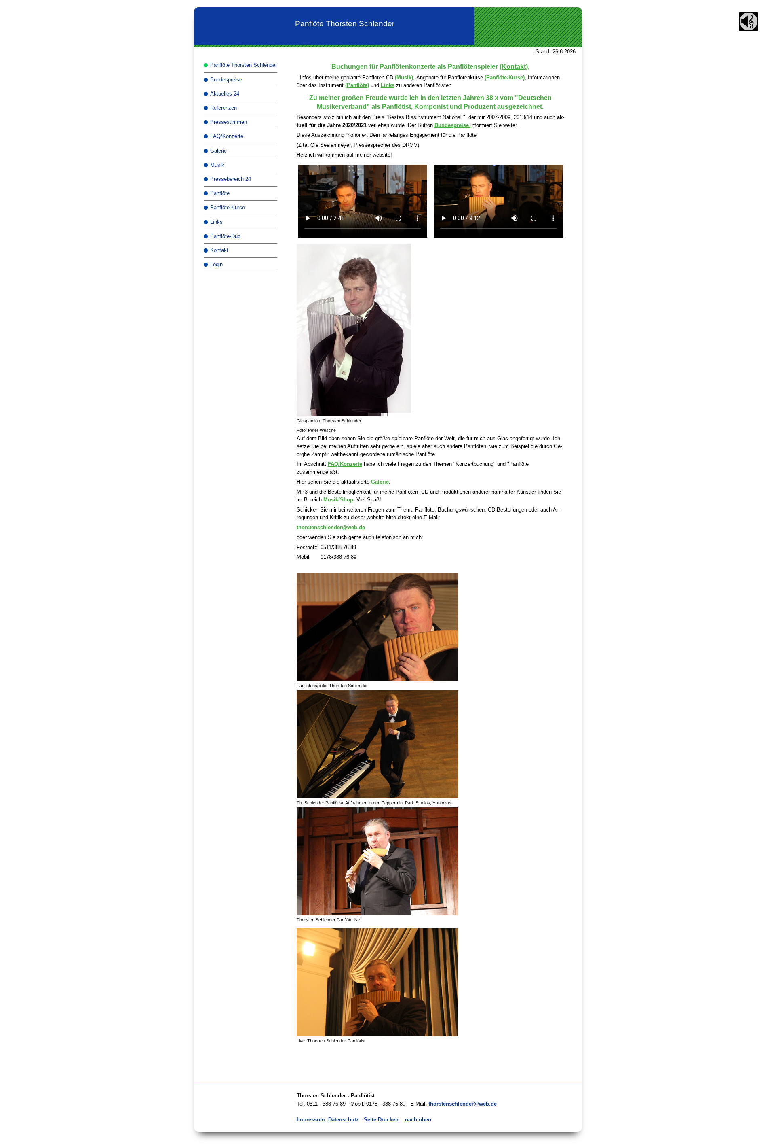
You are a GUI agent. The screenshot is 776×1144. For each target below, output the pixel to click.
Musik (217, 165)
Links (387, 85)
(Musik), (405, 77)
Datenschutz (343, 1119)
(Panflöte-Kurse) (505, 77)
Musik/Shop (338, 500)
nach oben (418, 1119)
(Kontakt (513, 66)
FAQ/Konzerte (345, 464)
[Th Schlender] (430, 330)
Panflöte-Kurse (227, 207)
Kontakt (219, 250)
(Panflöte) (357, 85)
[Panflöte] (377, 861)
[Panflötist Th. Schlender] (377, 982)
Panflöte (220, 193)
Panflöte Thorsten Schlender (243, 65)
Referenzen (223, 108)
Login (216, 264)
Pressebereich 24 (230, 179)
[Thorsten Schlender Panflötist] (430, 627)
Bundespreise (452, 125)
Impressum (311, 1119)
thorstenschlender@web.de (331, 527)
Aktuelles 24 (224, 94)
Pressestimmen (228, 122)
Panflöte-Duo (225, 236)
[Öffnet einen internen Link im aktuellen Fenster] (748, 29)
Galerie (380, 482)
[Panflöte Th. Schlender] (430, 744)
